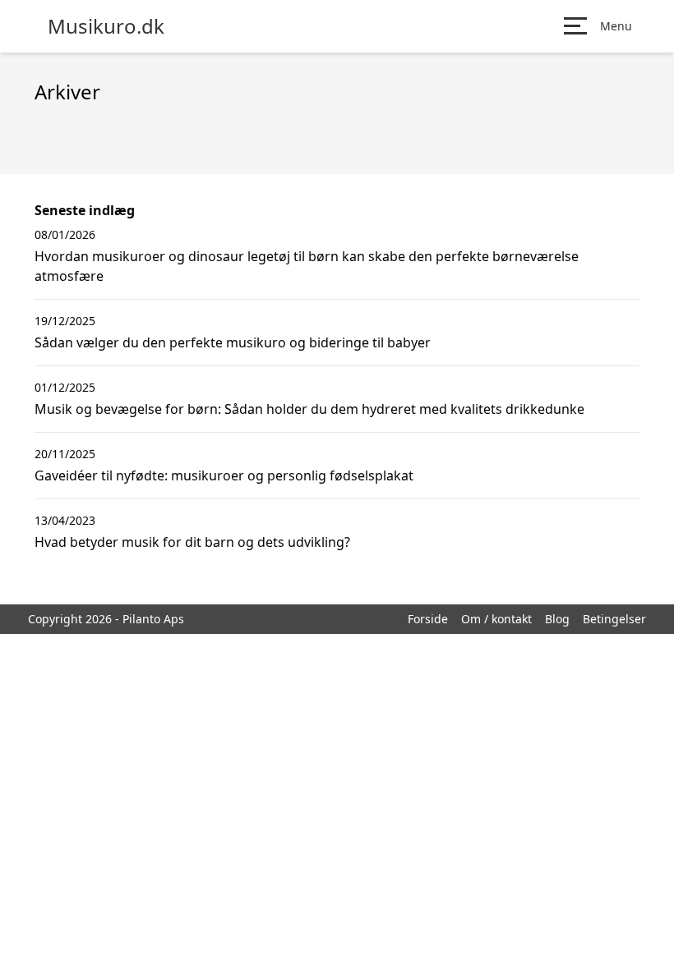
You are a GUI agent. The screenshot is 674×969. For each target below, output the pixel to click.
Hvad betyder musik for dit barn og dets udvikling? (192, 542)
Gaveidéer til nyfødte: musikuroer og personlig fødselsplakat (224, 475)
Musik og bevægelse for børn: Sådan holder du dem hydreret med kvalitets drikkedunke (309, 409)
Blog (557, 619)
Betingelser (614, 619)
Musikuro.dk (106, 26)
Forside (428, 619)
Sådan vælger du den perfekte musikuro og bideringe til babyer (233, 342)
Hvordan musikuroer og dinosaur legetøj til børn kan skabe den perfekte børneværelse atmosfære (307, 266)
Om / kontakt (496, 619)
